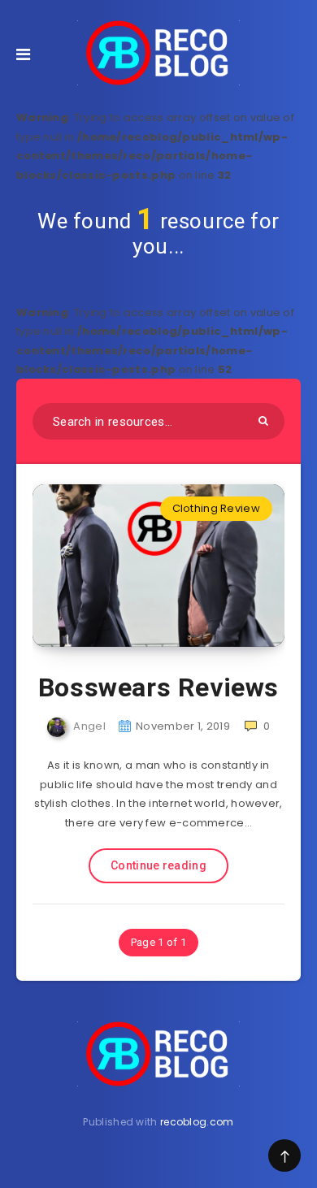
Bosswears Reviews (158, 687)
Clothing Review (216, 508)
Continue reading (158, 865)
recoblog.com (197, 1122)
